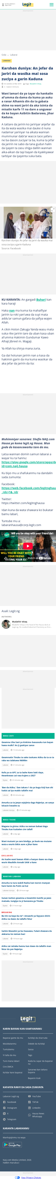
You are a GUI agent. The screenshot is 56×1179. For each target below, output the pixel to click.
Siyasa (5, 780)
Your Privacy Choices (31, 1177)
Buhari (41, 299)
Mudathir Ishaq (35, 84)
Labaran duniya (8, 810)
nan (12, 310)
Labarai (13, 54)
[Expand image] (53, 209)
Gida (4, 54)
